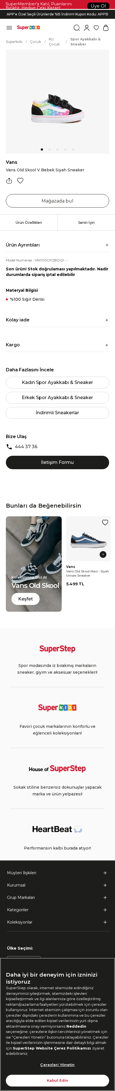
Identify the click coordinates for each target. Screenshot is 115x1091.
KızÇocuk (54, 41)
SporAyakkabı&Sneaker (85, 41)
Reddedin (76, 1026)
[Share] (9, 180)
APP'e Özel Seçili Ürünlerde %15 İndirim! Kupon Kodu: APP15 (57, 14)
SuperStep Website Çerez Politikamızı (52, 1048)
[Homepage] (28, 27)
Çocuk (35, 42)
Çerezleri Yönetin (57, 1064)
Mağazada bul (57, 201)
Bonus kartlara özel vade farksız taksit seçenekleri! (57, 10)
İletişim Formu (57, 462)
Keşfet (25, 599)
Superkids (14, 42)
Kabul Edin (57, 1080)
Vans (11, 162)
